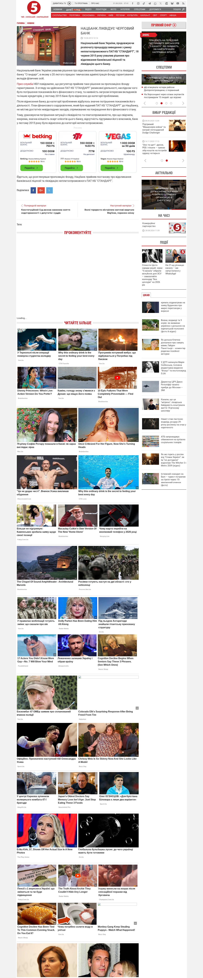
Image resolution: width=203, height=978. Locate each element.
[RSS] (183, 3)
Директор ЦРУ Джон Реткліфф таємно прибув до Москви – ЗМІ (172, 386)
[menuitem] (57, 9)
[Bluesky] (172, 3)
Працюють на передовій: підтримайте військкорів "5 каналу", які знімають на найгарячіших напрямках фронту (154, 132)
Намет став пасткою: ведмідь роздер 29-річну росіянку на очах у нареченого (173, 423)
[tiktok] (144, 3)
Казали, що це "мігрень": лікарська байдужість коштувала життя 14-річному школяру (173, 405)
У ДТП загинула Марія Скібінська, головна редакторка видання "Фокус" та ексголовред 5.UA (173, 368)
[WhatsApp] (155, 3)
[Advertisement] (78, 150)
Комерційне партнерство (149, 224)
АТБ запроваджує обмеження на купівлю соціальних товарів (173, 439)
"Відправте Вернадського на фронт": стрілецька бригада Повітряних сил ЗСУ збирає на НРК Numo (152, 151)
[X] (161, 3)
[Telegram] (149, 3)
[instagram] (138, 3)
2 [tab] (175, 61)
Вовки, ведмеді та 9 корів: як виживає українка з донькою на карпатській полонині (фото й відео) (173, 326)
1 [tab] (153, 61)
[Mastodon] (166, 3)
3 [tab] (166, 103)
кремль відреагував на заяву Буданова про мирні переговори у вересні (173, 306)
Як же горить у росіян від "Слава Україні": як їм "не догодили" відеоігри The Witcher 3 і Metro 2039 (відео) (173, 460)
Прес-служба (25, 83)
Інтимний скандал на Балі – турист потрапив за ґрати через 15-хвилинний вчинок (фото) (173, 480)
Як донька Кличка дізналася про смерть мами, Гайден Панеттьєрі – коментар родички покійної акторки (173, 346)
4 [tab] (171, 103)
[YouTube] (178, 3)
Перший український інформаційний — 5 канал (34, 10)
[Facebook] (132, 3)
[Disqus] (78, 279)
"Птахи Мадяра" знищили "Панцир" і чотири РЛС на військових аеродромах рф (164, 97)
